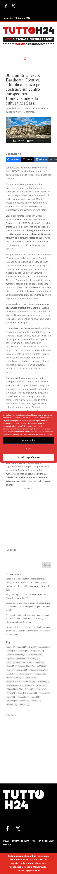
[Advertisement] (28, 519)
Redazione (14, 108)
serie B (24, 701)
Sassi (35, 697)
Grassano (22, 670)
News (19, 111)
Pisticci (29, 689)
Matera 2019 (13, 681)
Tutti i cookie (28, 440)
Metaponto (43, 681)
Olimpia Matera (14, 689)
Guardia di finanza (38, 670)
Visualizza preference (28, 457)
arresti (11, 647)
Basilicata (44, 647)
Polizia (11, 693)
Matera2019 (29, 681)
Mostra (29, 685)
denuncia (28, 662)
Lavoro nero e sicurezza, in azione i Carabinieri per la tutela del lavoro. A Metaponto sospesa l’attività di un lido (28, 606)
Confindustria (13, 662)
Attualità (40, 108)
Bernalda (23, 651)
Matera (31, 678)
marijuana (40, 674)
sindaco (36, 701)
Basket (11, 651)
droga (40, 662)
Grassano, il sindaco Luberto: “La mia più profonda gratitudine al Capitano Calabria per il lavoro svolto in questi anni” (28, 631)
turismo (24, 705)
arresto (22, 647)
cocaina (21, 658)
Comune (33, 658)
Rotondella (23, 697)
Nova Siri (42, 685)
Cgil (10, 658)
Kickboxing (26, 674)
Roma (11, 697)
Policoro (41, 689)
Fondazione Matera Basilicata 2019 (31, 666)
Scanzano (12, 701)
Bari (32, 647)
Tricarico (12, 705)
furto (10, 670)
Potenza (45, 693)
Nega (28, 448)
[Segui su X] (13, 6)
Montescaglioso (14, 685)
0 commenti (30, 111)
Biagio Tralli (37, 651)
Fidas (10, 666)
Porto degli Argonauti (27, 693)
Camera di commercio (16, 655)
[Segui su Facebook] (6, 6)
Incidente (12, 674)
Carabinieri (35, 655)
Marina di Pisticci (15, 678)
